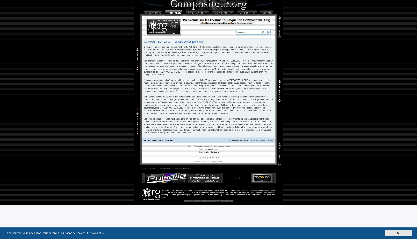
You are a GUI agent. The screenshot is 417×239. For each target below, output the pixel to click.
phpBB (201, 146)
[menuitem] (238, 140)
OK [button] (398, 233)
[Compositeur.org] (164, 27)
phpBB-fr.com (213, 149)
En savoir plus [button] (95, 233)
